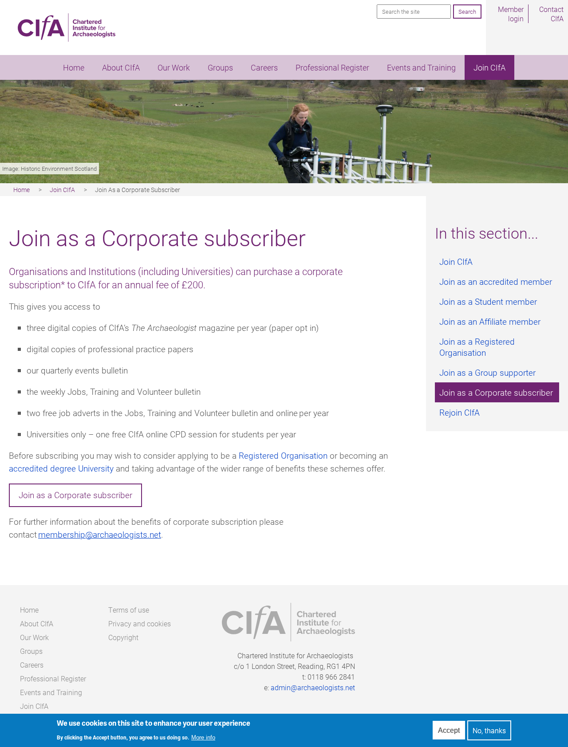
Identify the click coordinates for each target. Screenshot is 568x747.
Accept (449, 730)
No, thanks (489, 730)
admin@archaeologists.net (313, 687)
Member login (511, 13)
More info (203, 738)
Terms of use (128, 609)
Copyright (123, 637)
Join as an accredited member (495, 281)
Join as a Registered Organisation (477, 347)
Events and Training (421, 67)
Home (73, 67)
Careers (264, 67)
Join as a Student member (488, 301)
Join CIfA (489, 67)
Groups (220, 67)
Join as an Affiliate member (489, 321)
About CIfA (121, 67)
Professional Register (332, 67)
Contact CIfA (551, 13)
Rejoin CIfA (459, 412)
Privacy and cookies (139, 623)
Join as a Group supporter (487, 372)
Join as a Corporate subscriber (75, 494)
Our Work (174, 67)
